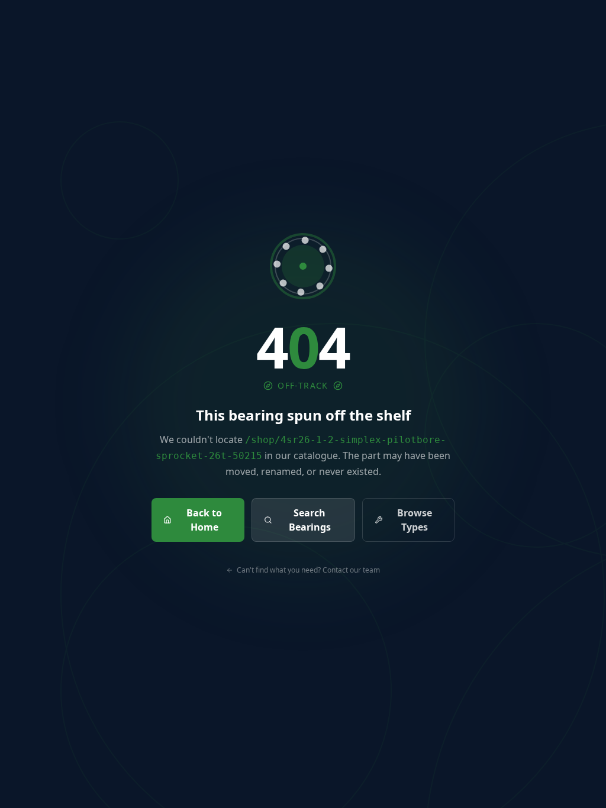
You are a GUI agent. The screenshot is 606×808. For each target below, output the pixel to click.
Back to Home (204, 520)
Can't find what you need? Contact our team (308, 570)
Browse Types (414, 520)
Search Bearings (310, 520)
